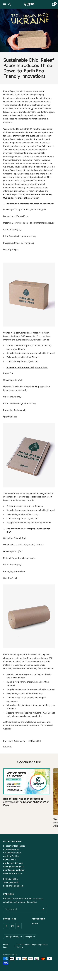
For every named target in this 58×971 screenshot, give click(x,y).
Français (28, 937)
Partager (7, 746)
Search (35, 923)
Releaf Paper (9, 91)
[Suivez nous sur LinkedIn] (18, 926)
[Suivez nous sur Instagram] (12, 926)
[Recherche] (9, 4)
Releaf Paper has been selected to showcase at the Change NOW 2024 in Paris (26, 802)
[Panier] (53, 4)
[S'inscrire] (43, 909)
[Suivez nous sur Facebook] (6, 926)
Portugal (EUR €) (12, 937)
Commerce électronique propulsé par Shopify (32, 945)
